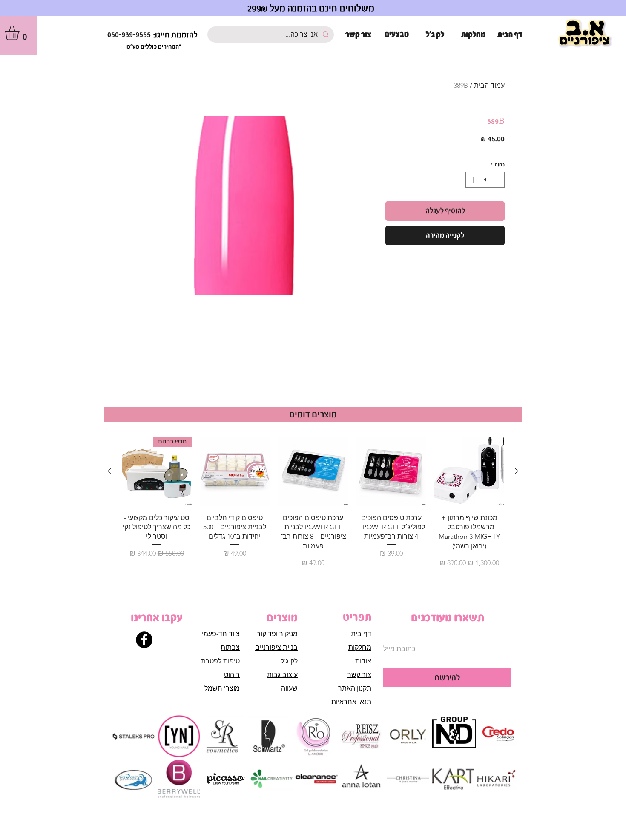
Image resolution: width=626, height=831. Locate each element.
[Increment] (472, 179)
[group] (313, 502)
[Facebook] (144, 639)
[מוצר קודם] (516, 471)
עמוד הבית (489, 85)
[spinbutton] (485, 179)
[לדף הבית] (585, 34)
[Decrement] (498, 179)
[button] (20, 33)
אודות (363, 661)
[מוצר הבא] (109, 471)
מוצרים (282, 617)
